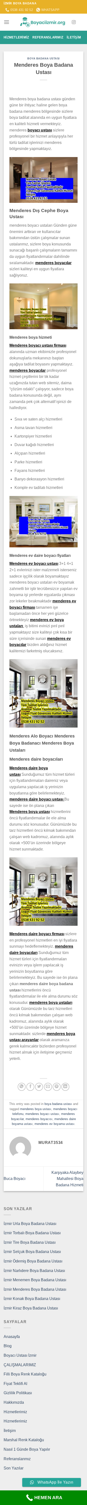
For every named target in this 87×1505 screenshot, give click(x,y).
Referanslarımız (47, 37)
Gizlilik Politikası (18, 1393)
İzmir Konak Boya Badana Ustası (32, 1299)
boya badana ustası (43, 58)
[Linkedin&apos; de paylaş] (65, 1087)
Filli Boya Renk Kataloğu (25, 1374)
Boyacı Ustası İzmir (20, 1355)
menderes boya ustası (35, 1109)
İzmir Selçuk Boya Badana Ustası (32, 1252)
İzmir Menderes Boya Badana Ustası (35, 1289)
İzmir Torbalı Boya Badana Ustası (32, 1233)
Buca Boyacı (14, 1179)
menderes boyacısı (39, 1119)
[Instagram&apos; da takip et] (74, 22)
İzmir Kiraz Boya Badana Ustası (31, 1308)
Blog (8, 1346)
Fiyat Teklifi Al (15, 1384)
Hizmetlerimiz (16, 37)
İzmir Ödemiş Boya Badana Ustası (33, 1261)
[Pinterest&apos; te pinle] (57, 1087)
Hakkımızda (14, 1402)
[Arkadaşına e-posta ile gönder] (48, 1087)
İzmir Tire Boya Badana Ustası (30, 1242)
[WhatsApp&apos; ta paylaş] (22, 1087)
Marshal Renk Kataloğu (24, 1440)
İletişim (74, 37)
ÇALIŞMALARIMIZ (20, 1365)
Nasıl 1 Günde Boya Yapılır (27, 1449)
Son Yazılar (13, 1468)
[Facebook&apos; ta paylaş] (30, 1087)
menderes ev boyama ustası (54, 1124)
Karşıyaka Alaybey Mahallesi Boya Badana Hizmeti (67, 1178)
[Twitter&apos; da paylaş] (39, 1087)
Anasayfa (12, 1337)
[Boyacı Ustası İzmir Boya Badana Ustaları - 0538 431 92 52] (43, 22)
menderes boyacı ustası (42, 1114)
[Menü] (6, 22)
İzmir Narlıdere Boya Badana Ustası (34, 1271)
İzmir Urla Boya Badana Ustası (30, 1224)
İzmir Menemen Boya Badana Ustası (35, 1280)
